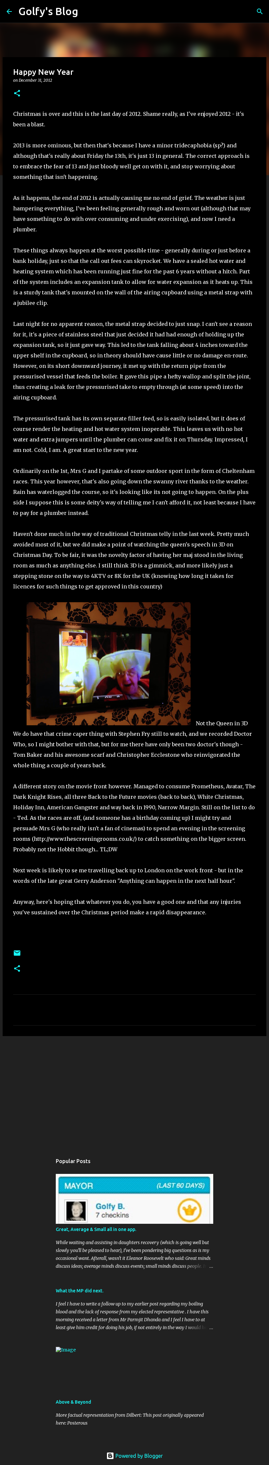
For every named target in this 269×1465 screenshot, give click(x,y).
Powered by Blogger (138, 1456)
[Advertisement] (134, 1092)
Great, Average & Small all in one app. (96, 1229)
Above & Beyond (73, 1402)
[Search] (87, 11)
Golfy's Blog (48, 11)
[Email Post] (17, 955)
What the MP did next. (79, 1290)
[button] (17, 93)
